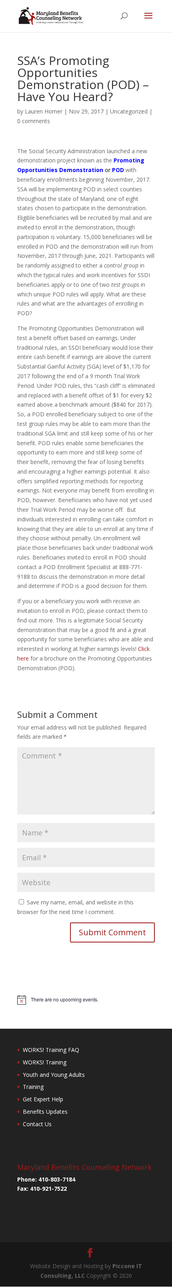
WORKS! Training (44, 1062)
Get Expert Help (43, 1099)
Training (33, 1086)
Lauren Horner (43, 111)
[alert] (86, 1000)
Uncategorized (129, 111)
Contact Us (37, 1124)
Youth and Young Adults (54, 1074)
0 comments (33, 121)
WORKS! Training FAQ (51, 1050)
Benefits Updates (45, 1111)
